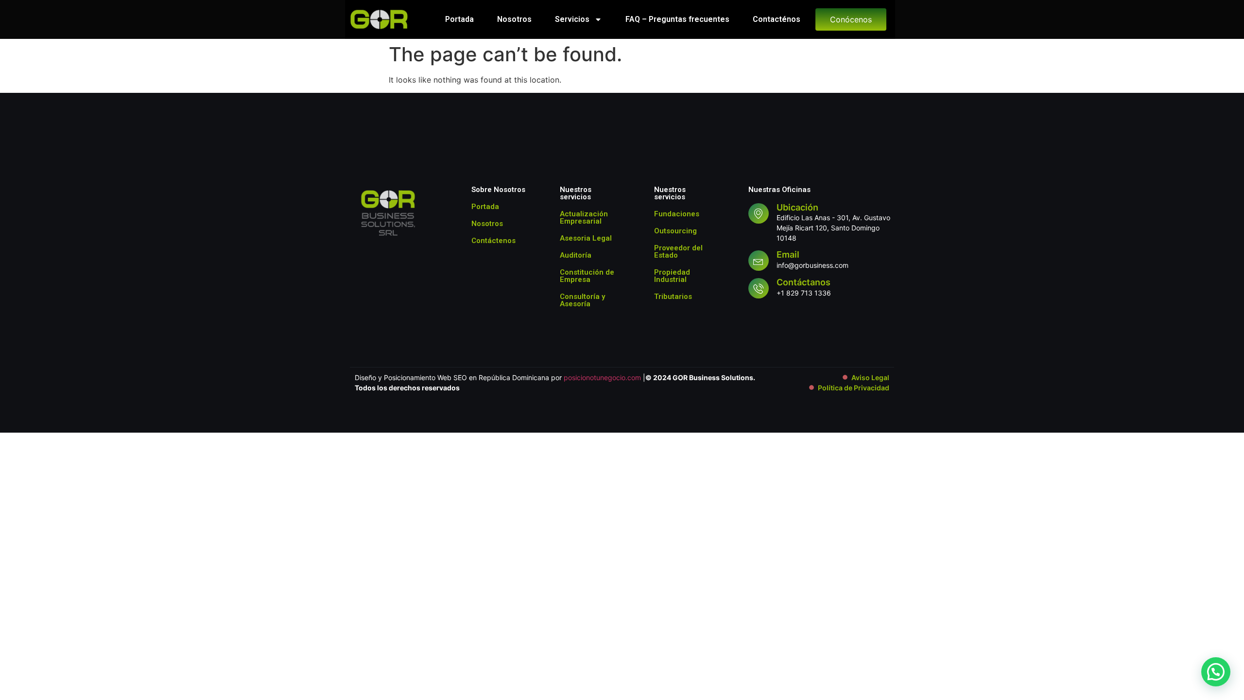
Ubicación (797, 207)
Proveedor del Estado (678, 252)
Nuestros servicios (575, 193)
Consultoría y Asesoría (582, 300)
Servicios (572, 19)
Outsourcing (675, 231)
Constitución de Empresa (587, 276)
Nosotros (514, 19)
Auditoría (575, 255)
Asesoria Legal (586, 238)
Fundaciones (676, 214)
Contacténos (776, 19)
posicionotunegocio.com (602, 377)
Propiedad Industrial (672, 276)
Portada (459, 19)
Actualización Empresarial (584, 218)
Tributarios (673, 296)
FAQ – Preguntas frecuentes (677, 19)
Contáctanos (803, 282)
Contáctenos (493, 240)
